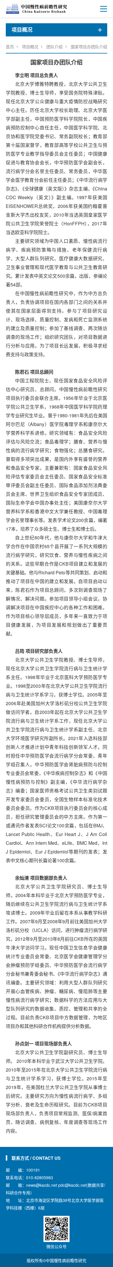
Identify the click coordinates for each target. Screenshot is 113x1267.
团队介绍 (54, 46)
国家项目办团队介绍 (89, 46)
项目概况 (30, 46)
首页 (10, 46)
